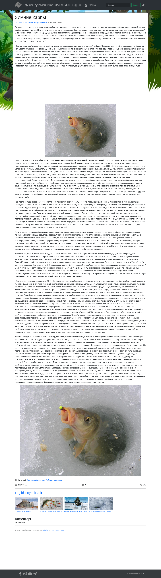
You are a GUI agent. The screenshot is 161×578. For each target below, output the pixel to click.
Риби (70, 5)
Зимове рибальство (35, 480)
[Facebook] (19, 574)
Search (136, 5)
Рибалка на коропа (54, 480)
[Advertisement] (80, 85)
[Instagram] (24, 574)
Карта (30, 5)
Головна (18, 22)
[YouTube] (29, 574)
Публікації (92, 5)
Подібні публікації (28, 493)
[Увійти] (143, 5)
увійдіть (45, 530)
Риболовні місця (45, 5)
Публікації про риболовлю (36, 22)
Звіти (60, 5)
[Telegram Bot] (34, 574)
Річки (80, 5)
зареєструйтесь (58, 530)
